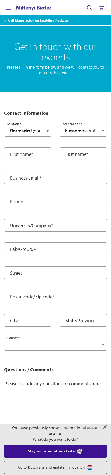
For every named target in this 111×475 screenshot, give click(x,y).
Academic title (72, 124)
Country (13, 338)
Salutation (14, 124)
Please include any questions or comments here (53, 383)
